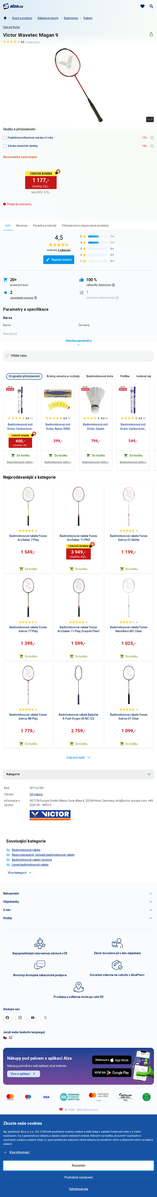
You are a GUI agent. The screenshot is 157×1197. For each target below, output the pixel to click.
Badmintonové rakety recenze (32, 859)
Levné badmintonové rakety (30, 864)
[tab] (8, 225)
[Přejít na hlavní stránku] (13, 6)
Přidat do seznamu (19, 204)
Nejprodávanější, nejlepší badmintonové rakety (43, 854)
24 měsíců (36, 794)
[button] (78, 893)
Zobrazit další (75, 757)
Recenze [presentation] (22, 225)
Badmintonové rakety (26, 850)
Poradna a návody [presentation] (44, 225)
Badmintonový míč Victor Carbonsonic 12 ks (133, 427)
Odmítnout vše (78, 1189)
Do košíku (31, 569)
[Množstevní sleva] (10, 388)
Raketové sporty (48, 18)
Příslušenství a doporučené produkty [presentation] (85, 225)
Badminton (71, 18)
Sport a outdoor (22, 18)
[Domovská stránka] (5, 18)
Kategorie (13, 774)
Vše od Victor (11, 27)
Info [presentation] (8, 225)
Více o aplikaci (20, 1073)
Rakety (88, 18)
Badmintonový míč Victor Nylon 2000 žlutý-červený (57, 427)
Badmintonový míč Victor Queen (95, 426)
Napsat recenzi (62, 259)
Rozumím (78, 1165)
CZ (10, 1037)
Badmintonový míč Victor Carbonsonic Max (20, 427)
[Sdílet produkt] (151, 34)
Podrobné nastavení (78, 1177)
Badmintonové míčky (20, 462)
